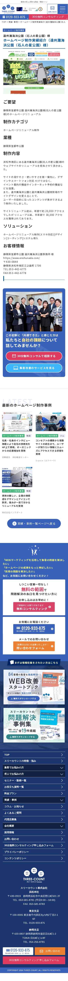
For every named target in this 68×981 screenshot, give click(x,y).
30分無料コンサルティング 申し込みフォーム (34, 960)
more (17, 437)
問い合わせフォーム (33, 646)
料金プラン (10, 793)
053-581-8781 (26, 900)
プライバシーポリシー (16, 852)
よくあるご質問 (12, 813)
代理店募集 (10, 819)
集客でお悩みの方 (14, 767)
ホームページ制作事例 (14, 30)
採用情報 (9, 832)
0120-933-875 (33, 628)
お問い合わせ (52, 9)
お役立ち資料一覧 (14, 787)
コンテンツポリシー (15, 858)
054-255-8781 (37, 942)
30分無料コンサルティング (48, 16)
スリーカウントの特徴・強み (20, 761)
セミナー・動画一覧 (15, 780)
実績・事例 (10, 800)
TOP (6, 755)
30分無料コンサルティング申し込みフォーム (29, 845)
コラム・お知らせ (14, 806)
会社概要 (9, 826)
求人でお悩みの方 (14, 774)
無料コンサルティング (32, 607)
